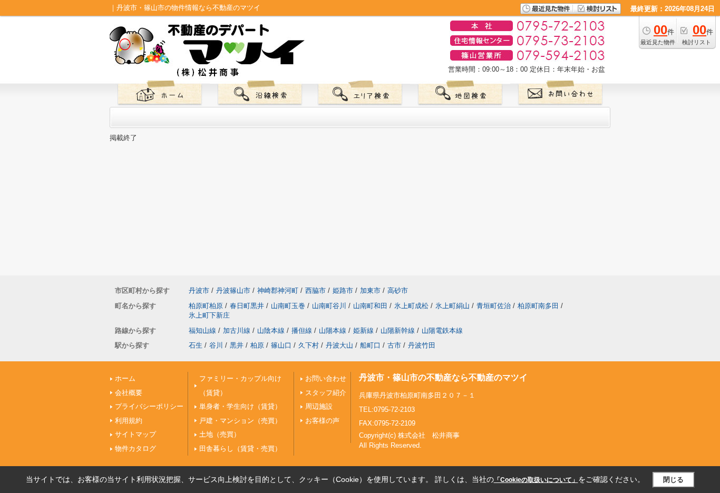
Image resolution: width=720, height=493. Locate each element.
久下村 (308, 345)
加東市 (370, 290)
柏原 (257, 345)
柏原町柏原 (206, 306)
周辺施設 (319, 406)
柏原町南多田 (538, 306)
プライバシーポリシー (149, 406)
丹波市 (199, 290)
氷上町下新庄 (209, 315)
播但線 (301, 330)
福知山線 (202, 330)
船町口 (370, 345)
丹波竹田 (421, 345)
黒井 (237, 345)
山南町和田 (370, 306)
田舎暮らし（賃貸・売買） (240, 448)
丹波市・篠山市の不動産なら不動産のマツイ (443, 377)
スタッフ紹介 (325, 393)
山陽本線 (332, 330)
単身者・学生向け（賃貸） (240, 406)
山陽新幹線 (398, 330)
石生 (195, 345)
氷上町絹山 (452, 306)
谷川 (216, 345)
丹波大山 (339, 345)
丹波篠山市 (233, 290)
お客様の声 (322, 421)
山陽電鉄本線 (442, 330)
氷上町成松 (411, 306)
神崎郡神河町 (277, 290)
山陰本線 (271, 330)
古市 (394, 345)
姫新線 (363, 330)
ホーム (125, 378)
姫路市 (343, 290)
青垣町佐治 (493, 306)
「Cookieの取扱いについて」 (536, 480)
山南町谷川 (329, 306)
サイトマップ (135, 434)
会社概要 (128, 393)
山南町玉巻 (288, 306)
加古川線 (236, 330)
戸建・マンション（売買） (240, 421)
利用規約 (128, 421)
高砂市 (397, 290)
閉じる (673, 480)
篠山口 (281, 345)
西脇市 (315, 290)
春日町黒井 (247, 306)
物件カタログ (135, 448)
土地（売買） (219, 434)
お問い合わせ (325, 378)
